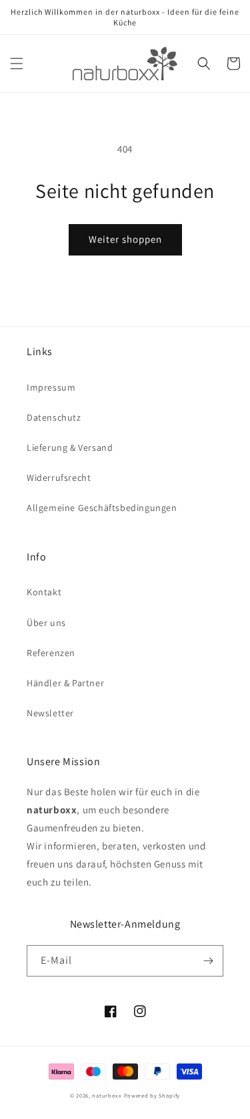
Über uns (46, 623)
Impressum (51, 387)
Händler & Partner (65, 683)
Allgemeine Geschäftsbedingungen (102, 508)
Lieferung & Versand (70, 447)
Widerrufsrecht (59, 478)
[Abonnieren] (208, 961)
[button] (16, 63)
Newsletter (50, 713)
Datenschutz (54, 417)
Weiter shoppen (125, 239)
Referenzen (51, 653)
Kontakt (44, 592)
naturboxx (106, 1095)
